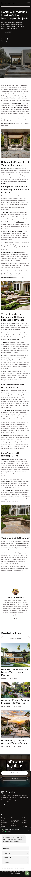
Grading (24, 820)
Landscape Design (4, 825)
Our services (14, 778)
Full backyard (6, 848)
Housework (16, 873)
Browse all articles (15, 638)
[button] (29, 3)
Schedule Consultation (14, 773)
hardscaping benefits (19, 471)
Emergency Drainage (25, 825)
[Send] (28, 868)
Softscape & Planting (15, 824)
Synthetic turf (7, 857)
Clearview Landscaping (22, 543)
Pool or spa (6, 862)
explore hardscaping (17, 107)
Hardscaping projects (7, 168)
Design (3, 818)
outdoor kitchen (6, 399)
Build (2, 820)
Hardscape (25, 818)
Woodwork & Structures (15, 821)
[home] (12, 3)
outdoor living (20, 222)
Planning (24, 822)
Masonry (14, 818)
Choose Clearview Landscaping (19, 568)
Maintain (4, 822)
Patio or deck (6, 853)
